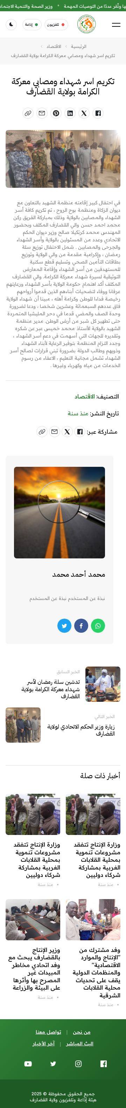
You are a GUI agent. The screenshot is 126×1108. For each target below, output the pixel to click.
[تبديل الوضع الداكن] (11, 24)
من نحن (82, 1032)
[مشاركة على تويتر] (84, 113)
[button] (116, 24)
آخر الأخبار (44, 1043)
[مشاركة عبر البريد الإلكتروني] (42, 113)
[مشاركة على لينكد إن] (70, 113)
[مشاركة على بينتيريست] (56, 113)
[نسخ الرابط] (28, 113)
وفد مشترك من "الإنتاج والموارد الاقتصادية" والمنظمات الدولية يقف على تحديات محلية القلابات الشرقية (96, 972)
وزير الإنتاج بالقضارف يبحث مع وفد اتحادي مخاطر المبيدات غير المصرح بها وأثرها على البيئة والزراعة (34, 968)
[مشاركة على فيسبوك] (98, 113)
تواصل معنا (48, 1032)
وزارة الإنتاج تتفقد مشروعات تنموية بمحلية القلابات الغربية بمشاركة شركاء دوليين (97, 859)
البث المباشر (79, 1043)
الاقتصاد (54, 46)
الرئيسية (78, 46)
